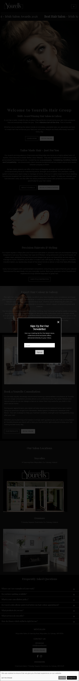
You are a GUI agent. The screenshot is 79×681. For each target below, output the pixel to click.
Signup (39, 352)
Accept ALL (71, 678)
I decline (62, 678)
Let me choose (6, 678)
